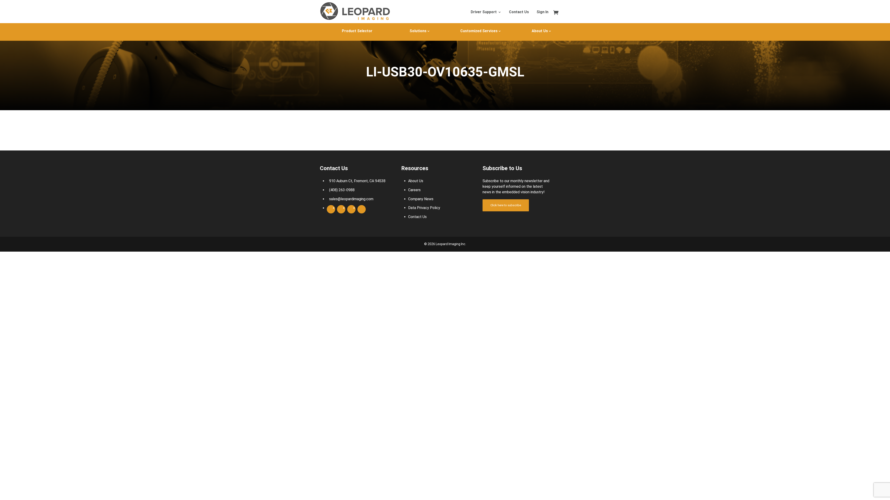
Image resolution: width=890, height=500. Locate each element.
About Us (540, 31)
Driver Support (484, 12)
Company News (420, 199)
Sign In (542, 12)
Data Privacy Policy (424, 208)
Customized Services (479, 31)
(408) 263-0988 (342, 190)
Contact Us (519, 12)
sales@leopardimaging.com (351, 199)
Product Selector (357, 31)
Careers (414, 190)
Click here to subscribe (505, 205)
